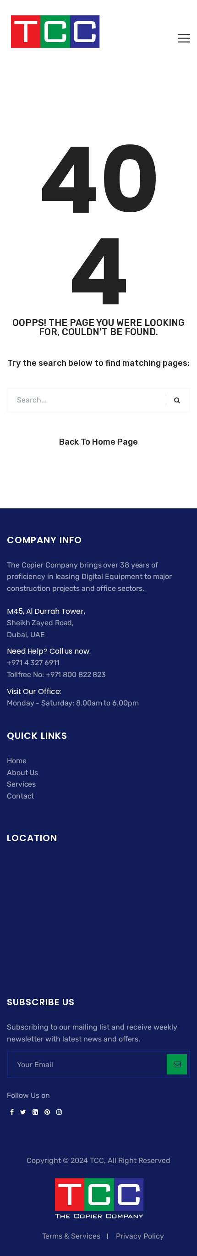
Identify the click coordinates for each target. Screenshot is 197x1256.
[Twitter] (23, 1112)
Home (17, 760)
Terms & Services (71, 1236)
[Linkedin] (35, 1112)
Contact (20, 796)
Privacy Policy (140, 1236)
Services (21, 784)
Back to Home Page (98, 442)
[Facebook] (12, 1112)
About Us (22, 772)
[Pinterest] (47, 1112)
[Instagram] (57, 1112)
